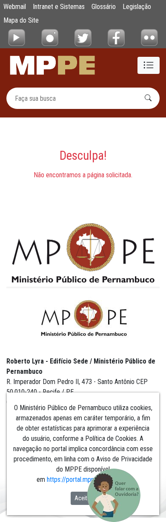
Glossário (104, 7)
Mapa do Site (21, 20)
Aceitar (83, 498)
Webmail (14, 7)
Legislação (137, 7)
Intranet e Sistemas (59, 7)
